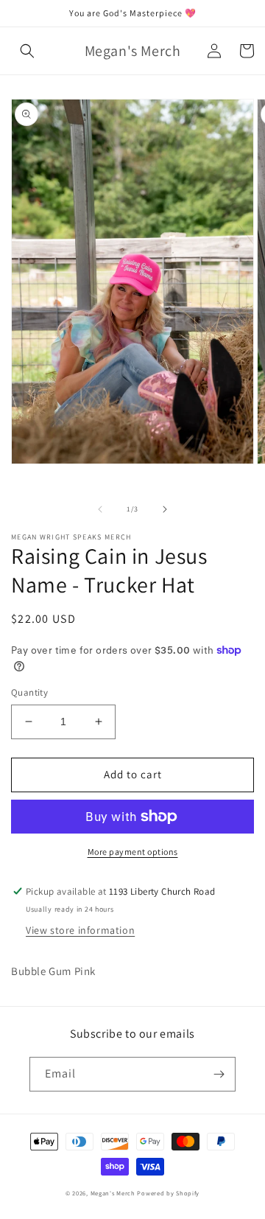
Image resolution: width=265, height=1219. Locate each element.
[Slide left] (100, 509)
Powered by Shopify (168, 1193)
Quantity (29, 692)
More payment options (133, 851)
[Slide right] (165, 509)
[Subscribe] (218, 1074)
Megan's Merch (113, 1193)
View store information (80, 930)
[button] (27, 51)
